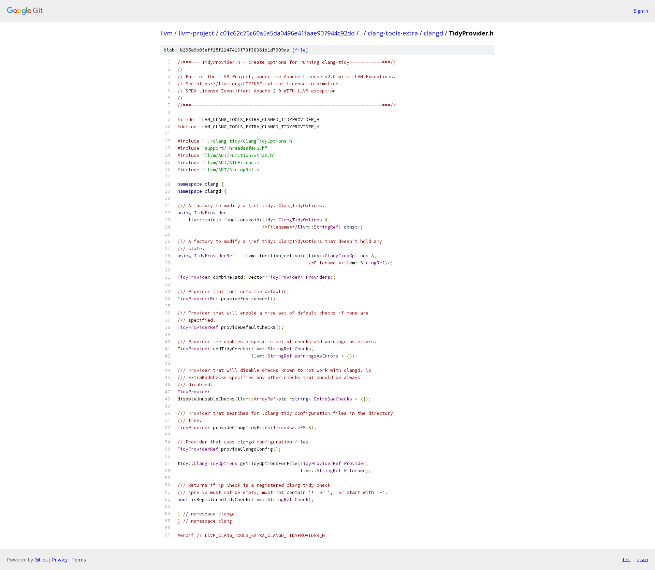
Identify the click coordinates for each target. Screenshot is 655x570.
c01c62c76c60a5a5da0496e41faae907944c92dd (287, 33)
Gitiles (41, 559)
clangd (433, 33)
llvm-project (196, 33)
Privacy (60, 559)
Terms (79, 559)
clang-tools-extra (393, 33)
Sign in (641, 11)
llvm (166, 33)
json (642, 559)
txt (626, 559)
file (300, 50)
